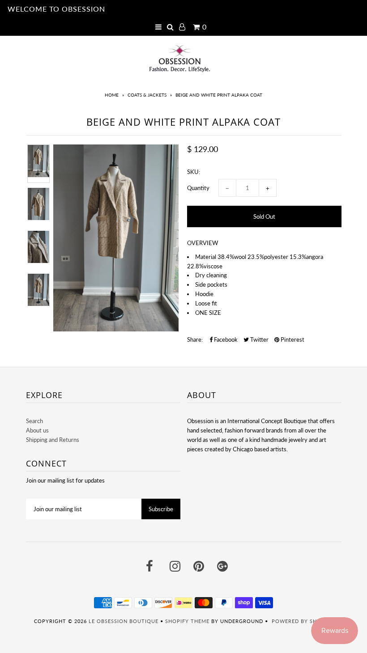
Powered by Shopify (302, 621)
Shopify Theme (187, 621)
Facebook (225, 339)
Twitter (259, 339)
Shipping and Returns (52, 439)
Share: (195, 339)
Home (112, 95)
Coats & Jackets (147, 95)
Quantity (198, 187)
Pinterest (291, 339)
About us (37, 430)
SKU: (193, 171)
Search (34, 420)
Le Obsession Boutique (123, 621)
